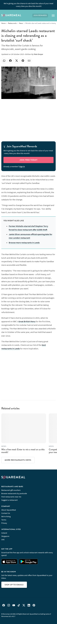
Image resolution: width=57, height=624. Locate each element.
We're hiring (6, 516)
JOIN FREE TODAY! (29, 160)
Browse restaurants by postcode (14, 493)
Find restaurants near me (11, 497)
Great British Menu (26, 321)
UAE (3, 539)
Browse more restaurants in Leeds (24, 242)
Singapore (5, 536)
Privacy (4, 523)
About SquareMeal (8, 510)
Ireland (4, 533)
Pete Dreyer (38, 54)
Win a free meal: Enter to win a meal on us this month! (23, 451)
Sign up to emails (14, 584)
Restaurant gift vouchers (11, 490)
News (3, 446)
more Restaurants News (18, 460)
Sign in (22, 166)
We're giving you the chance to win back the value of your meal (28, 4)
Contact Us (5, 513)
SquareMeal (11, 15)
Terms (3, 520)
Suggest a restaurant (9, 500)
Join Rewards (40, 15)
